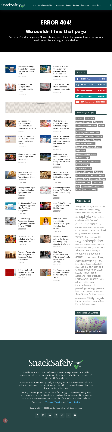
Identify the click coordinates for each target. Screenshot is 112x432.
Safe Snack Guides (86, 294)
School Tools (97, 182)
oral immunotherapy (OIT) (86, 283)
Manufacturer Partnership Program (88, 277)
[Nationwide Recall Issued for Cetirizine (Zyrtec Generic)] (10, 272)
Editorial (79, 136)
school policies (80, 298)
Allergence (98, 122)
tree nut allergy (82, 304)
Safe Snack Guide (83, 182)
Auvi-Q (101, 224)
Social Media (87, 186)
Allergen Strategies (83, 122)
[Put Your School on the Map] (91, 325)
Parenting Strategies (84, 172)
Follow (101, 85)
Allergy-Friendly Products (86, 125)
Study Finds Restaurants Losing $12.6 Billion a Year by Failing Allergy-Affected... (61, 257)
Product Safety (82, 179)
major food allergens (85, 274)
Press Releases (82, 175)
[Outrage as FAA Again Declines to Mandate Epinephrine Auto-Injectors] (10, 190)
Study (78, 190)
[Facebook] (37, 415)
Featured (96, 140)
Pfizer (83, 291)
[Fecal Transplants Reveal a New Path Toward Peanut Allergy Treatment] (10, 175)
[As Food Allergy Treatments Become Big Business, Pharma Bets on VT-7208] (10, 221)
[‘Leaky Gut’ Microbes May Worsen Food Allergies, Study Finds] (45, 87)
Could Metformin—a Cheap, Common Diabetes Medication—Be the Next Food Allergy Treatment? (61, 71)
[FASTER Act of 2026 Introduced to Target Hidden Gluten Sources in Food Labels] (45, 175)
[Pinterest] (56, 415)
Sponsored (98, 186)
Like (103, 79)
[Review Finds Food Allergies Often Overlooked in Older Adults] (10, 87)
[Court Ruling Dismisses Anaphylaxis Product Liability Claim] (45, 206)
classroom (94, 230)
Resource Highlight (97, 179)
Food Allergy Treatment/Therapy (88, 147)
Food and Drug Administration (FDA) (89, 259)
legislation (79, 273)
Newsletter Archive (83, 168)
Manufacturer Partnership (86, 154)
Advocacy (90, 118)
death (87, 236)
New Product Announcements (88, 161)
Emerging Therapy (83, 140)
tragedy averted (82, 301)
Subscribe (100, 102)
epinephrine (92, 240)
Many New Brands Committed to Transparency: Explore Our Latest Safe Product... (61, 223)
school (101, 294)
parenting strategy (85, 288)
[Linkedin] (50, 415)
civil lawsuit (85, 230)
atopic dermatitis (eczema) (86, 220)
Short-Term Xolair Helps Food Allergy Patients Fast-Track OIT (27, 156)
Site (77, 186)
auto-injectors (86, 223)
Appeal (101, 125)
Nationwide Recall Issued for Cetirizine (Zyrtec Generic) (26, 272)
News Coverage (82, 165)
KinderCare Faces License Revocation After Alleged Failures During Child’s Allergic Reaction (61, 159)
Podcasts (98, 172)
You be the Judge (90, 190)
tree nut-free (98, 301)
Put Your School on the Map (90, 331)
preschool (89, 291)
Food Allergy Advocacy (85, 143)
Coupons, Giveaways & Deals (87, 133)
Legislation (80, 150)
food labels (80, 264)
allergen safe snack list (90, 208)
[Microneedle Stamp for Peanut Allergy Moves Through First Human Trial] (10, 69)
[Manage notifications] (5, 420)
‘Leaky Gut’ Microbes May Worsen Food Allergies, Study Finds (61, 86)
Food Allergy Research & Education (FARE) (87, 254)
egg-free (93, 236)
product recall (98, 291)
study (90, 298)
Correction (80, 129)
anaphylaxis (85, 216)
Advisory (79, 118)
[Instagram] (43, 415)
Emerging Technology (93, 136)
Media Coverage (82, 158)
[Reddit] (62, 415)
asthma (101, 217)
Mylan (86, 282)
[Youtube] (75, 415)
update (94, 304)
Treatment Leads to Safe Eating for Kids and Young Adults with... (27, 239)
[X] (68, 415)
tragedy (100, 298)
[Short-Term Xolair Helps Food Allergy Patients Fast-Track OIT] (10, 157)
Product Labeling (97, 175)
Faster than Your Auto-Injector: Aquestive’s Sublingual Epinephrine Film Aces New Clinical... (61, 141)
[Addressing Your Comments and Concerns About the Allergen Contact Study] (10, 123)
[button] (109, 5)
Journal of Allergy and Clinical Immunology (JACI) (89, 268)
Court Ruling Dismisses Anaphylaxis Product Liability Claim (62, 205)
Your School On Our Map (87, 313)
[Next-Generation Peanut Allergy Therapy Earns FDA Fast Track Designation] (10, 206)
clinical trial (86, 233)
